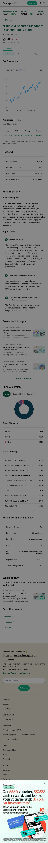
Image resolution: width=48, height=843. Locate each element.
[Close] (44, 783)
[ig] (24, 811)
